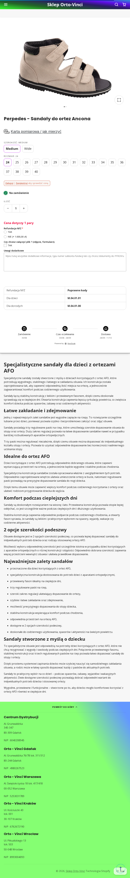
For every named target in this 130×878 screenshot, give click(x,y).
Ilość (7, 201)
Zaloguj (9, 183)
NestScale (71, 343)
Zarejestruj (22, 183)
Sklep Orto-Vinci (75, 871)
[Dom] (65, 4)
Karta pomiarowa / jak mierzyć (36, 131)
